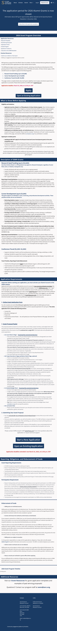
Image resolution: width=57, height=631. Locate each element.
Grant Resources (18, 580)
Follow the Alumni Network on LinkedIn (38, 602)
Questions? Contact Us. (6, 48)
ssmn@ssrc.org (48, 112)
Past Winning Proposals (6, 42)
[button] (52, 2)
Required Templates (5, 40)
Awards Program (5, 46)
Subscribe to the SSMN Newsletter (8, 50)
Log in (37, 2)
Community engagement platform (14, 626)
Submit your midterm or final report (9, 55)
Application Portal (5, 44)
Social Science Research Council (37, 606)
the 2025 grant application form (24, 305)
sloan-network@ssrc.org (25, 619)
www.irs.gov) (5, 542)
